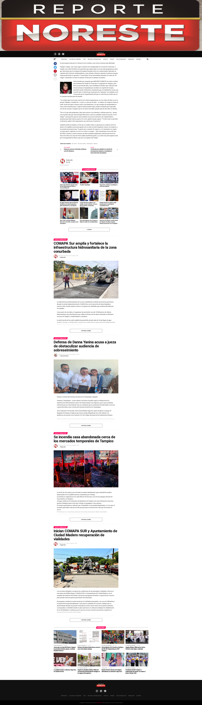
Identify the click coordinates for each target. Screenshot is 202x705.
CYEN (84, 59)
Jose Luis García (64, 356)
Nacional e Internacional (94, 59)
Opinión (112, 59)
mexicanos (90, 143)
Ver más (138, 59)
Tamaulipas (131, 59)
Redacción (69, 160)
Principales (64, 59)
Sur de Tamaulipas (121, 59)
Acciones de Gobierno (75, 59)
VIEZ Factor (99, 702)
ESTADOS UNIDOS (82, 143)
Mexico (96, 143)
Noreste (105, 59)
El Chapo (75, 143)
